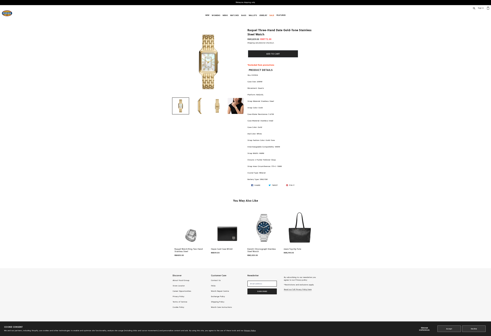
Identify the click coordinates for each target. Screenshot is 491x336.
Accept (449, 328)
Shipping (251, 43)
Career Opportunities (182, 291)
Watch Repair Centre (220, 291)
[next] (315, 234)
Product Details (261, 70)
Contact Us (216, 280)
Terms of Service (180, 301)
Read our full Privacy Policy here (298, 289)
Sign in (481, 8)
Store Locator (179, 285)
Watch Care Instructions (221, 307)
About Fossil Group (181, 280)
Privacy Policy (250, 330)
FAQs (213, 285)
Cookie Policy (178, 307)
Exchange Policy (218, 296)
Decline (474, 328)
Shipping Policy (217, 301)
